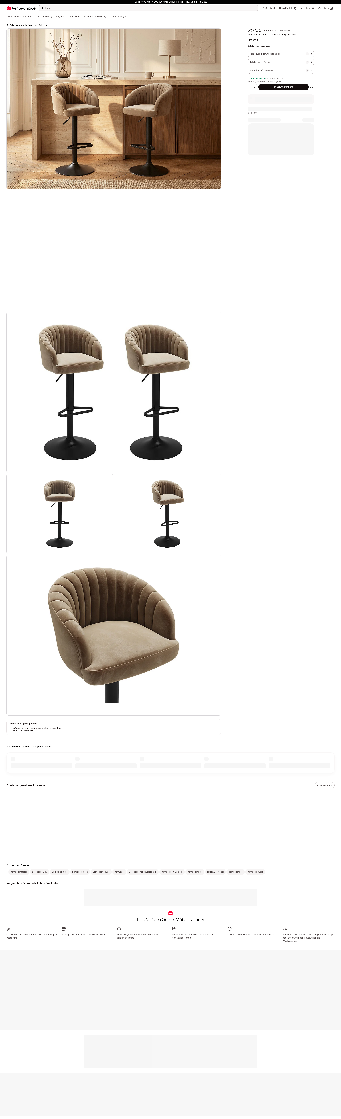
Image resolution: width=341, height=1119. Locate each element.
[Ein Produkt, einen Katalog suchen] (42, 8)
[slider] (117, 306)
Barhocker (43, 25)
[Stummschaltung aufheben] (17, 306)
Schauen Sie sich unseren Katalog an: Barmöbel (28, 746)
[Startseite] (7, 25)
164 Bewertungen (282, 30)
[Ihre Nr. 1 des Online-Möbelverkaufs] (21, 8)
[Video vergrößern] (216, 306)
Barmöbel (33, 25)
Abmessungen (263, 46)
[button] (113, 250)
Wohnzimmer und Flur (18, 25)
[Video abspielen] (10, 306)
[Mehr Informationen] (281, 81)
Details (251, 46)
